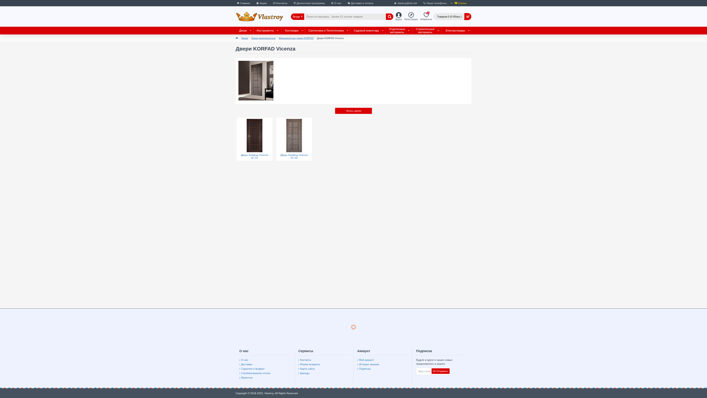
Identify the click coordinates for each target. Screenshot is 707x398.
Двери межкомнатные (263, 38)
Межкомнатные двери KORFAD (296, 38)
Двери (244, 38)
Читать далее (353, 110)
